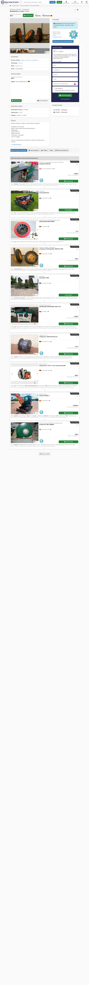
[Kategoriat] (20, 2)
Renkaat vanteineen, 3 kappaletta (29, 60)
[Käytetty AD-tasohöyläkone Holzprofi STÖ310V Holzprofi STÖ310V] (24, 172)
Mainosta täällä (45, 454)
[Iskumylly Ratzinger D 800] (24, 286)
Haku (53, 2)
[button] (86, 2)
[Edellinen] (11, 36)
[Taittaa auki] (44, 187)
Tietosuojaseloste (65, 99)
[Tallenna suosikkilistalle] (75, 10)
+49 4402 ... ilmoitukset (61, 110)
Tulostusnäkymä (34, 150)
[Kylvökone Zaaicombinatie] (24, 201)
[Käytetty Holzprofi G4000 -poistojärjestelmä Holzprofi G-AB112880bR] (24, 432)
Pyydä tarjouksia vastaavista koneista (65, 90)
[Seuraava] (48, 36)
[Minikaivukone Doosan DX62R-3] (24, 404)
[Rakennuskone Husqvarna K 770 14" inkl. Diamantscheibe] (24, 373)
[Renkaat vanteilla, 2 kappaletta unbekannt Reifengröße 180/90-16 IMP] (24, 257)
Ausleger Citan (18, 66)
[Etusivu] (10, 5)
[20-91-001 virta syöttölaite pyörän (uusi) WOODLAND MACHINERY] (24, 229)
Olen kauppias (59, 88)
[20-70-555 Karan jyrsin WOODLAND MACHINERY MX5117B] (24, 314)
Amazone (20, 63)
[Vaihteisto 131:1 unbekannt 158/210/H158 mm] (24, 345)
